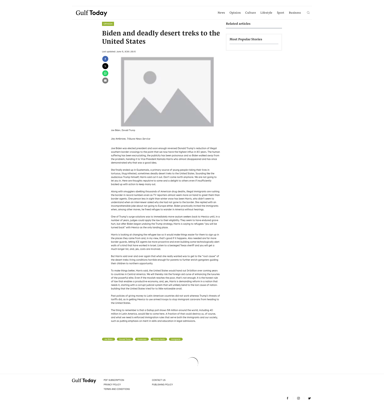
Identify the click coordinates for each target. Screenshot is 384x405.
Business (295, 12)
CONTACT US (158, 379)
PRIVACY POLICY (112, 384)
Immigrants (175, 339)
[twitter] (105, 66)
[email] (105, 80)
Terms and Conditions (117, 388)
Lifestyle (266, 12)
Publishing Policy (162, 384)
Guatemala (141, 339)
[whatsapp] (105, 73)
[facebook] (105, 59)
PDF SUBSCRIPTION (114, 379)
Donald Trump (125, 339)
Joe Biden (108, 339)
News (221, 12)
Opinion (235, 12)
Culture (250, 12)
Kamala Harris (159, 339)
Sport (280, 12)
